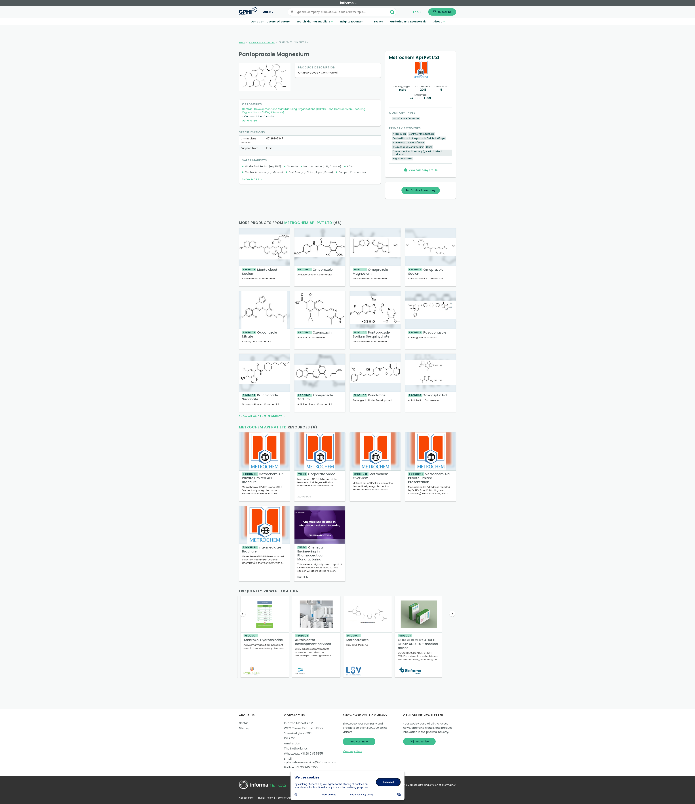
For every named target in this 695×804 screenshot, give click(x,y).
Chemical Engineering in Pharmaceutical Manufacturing (310, 553)
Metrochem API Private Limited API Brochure (262, 478)
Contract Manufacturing (259, 116)
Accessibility (246, 797)
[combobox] (340, 12)
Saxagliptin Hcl (428, 395)
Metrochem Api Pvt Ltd (262, 42)
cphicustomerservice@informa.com (310, 762)
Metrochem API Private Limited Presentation (429, 478)
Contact (244, 723)
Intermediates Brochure (262, 549)
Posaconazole (427, 332)
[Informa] (348, 2)
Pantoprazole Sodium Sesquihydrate (371, 334)
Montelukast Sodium (259, 271)
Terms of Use (284, 797)
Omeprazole (315, 269)
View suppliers (352, 751)
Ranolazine (370, 395)
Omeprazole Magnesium (370, 271)
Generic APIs (250, 120)
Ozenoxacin (315, 332)
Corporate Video (316, 474)
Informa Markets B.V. (298, 723)
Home (242, 42)
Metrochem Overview (370, 476)
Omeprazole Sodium (425, 271)
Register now (359, 741)
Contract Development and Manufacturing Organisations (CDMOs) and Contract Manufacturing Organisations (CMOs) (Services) (303, 110)
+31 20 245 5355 (311, 753)
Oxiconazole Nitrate (259, 334)
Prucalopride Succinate (260, 397)
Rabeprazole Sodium (315, 397)
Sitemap (244, 728)
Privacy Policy (265, 797)
